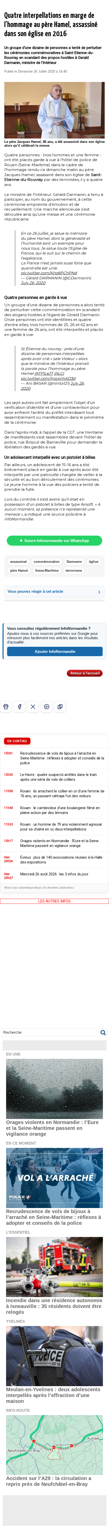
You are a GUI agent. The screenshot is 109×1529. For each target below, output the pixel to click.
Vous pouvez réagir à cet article (35, 591)
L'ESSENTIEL (18, 1232)
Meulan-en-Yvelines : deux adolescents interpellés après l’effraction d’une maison (53, 1395)
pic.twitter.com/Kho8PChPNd (49, 272)
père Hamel (19, 570)
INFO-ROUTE (18, 1410)
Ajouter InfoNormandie (55, 651)
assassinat (18, 562)
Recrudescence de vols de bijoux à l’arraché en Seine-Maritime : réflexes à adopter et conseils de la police (53, 1217)
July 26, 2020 (33, 282)
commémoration (47, 562)
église (93, 562)
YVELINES (15, 1321)
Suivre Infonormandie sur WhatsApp (56, 540)
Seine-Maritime (47, 570)
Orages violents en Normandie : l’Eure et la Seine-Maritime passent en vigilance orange (52, 1128)
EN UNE (13, 1054)
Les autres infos (54, 901)
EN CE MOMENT (21, 1143)
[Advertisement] (54, 969)
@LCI (59, 373)
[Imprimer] (6, 706)
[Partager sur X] (33, 706)
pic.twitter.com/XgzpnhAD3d (48, 378)
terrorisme (74, 570)
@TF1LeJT (43, 373)
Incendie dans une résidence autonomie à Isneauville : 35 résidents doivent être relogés (54, 1306)
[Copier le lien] (60, 706)
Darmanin (74, 562)
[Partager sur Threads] (46, 706)
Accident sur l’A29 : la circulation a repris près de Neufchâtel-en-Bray (48, 1481)
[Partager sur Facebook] (19, 706)
